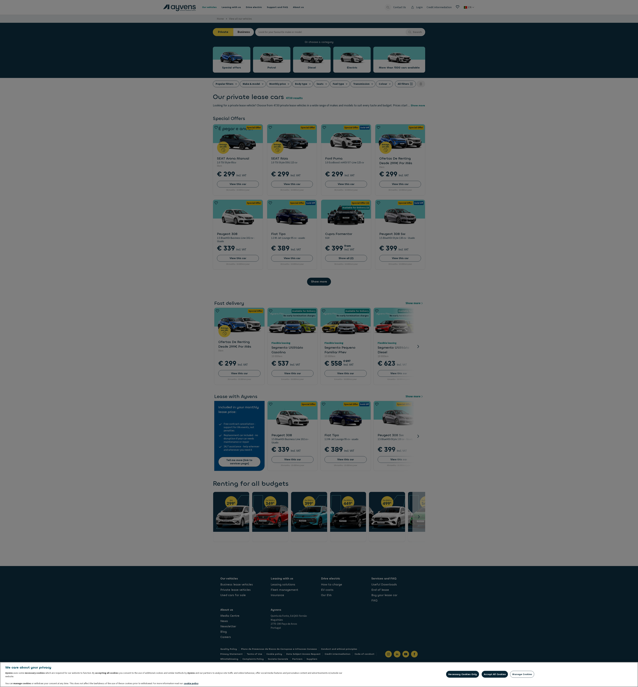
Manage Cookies (522, 674)
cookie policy (191, 683)
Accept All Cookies (495, 674)
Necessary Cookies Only (462, 674)
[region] (319, 674)
